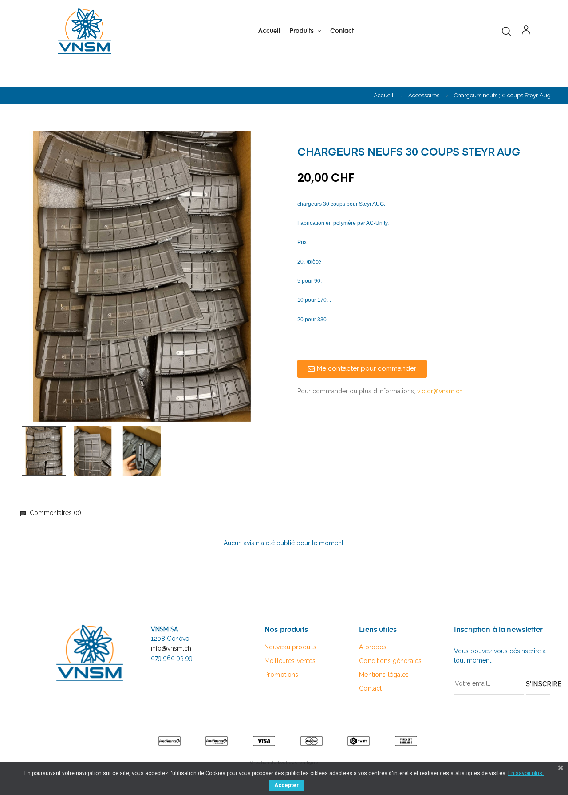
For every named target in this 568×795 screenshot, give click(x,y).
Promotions (281, 674)
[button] (362, 369)
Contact (370, 688)
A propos (373, 647)
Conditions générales (390, 660)
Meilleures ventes (290, 660)
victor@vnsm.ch (440, 391)
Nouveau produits (290, 647)
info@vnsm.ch (171, 648)
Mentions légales (384, 674)
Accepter (286, 785)
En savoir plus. (526, 773)
